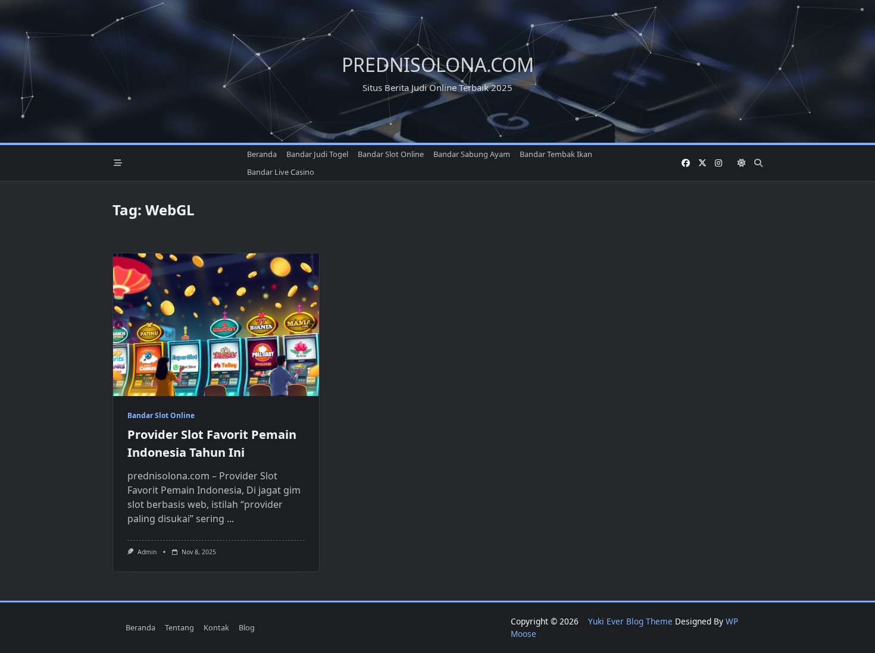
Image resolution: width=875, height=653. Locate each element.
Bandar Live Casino (280, 172)
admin (147, 552)
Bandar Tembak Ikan (556, 154)
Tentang (179, 627)
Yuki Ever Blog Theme (630, 621)
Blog (247, 627)
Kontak (216, 627)
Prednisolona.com (438, 64)
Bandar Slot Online (391, 154)
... (230, 518)
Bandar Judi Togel (317, 154)
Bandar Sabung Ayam (471, 154)
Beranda (262, 154)
